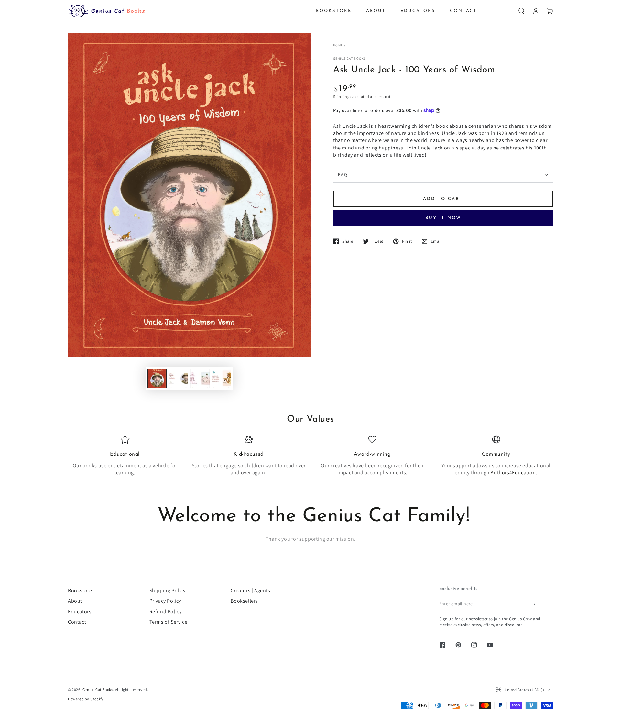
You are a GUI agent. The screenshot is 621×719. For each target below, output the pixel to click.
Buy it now (443, 218)
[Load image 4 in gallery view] (221, 378)
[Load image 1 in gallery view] (157, 378)
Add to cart (443, 199)
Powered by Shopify (86, 698)
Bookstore (80, 590)
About (75, 600)
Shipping (341, 96)
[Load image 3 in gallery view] (200, 378)
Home (338, 45)
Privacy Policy (165, 600)
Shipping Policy (167, 590)
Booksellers (244, 600)
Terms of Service (168, 621)
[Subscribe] (534, 604)
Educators (79, 611)
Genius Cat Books (349, 58)
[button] (521, 11)
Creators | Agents (250, 590)
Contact (77, 621)
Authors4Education (513, 472)
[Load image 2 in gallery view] (178, 378)
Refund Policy (165, 611)
